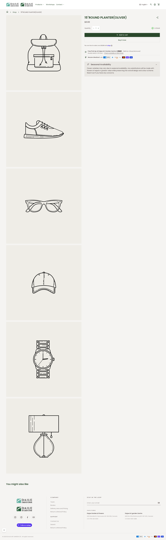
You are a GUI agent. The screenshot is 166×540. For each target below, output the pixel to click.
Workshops (50, 4)
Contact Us (54, 521)
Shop (15, 12)
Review (52, 505)
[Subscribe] (159, 503)
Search (52, 524)
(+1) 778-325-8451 (92, 519)
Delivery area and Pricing (59, 508)
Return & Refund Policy (58, 512)
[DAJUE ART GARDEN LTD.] (24, 505)
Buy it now (122, 40)
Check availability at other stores (113, 53)
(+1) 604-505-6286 (131, 519)
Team (52, 502)
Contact (60, 4)
